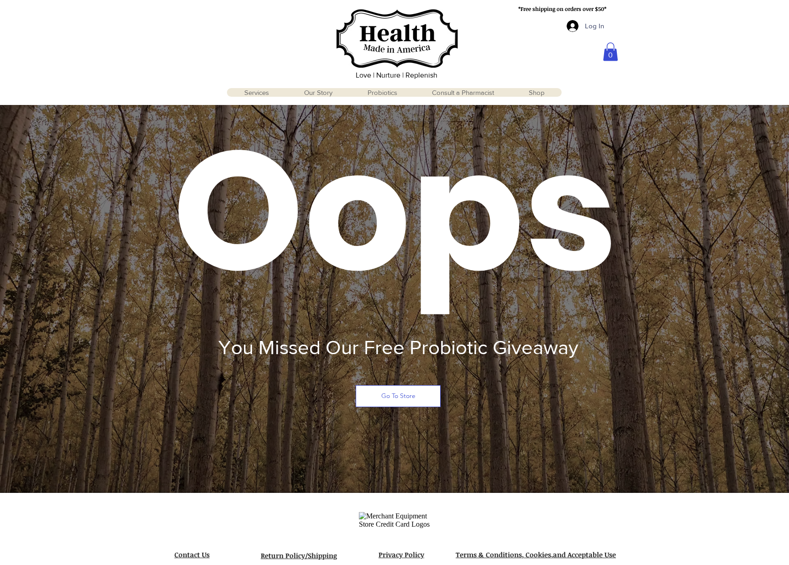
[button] (610, 51)
